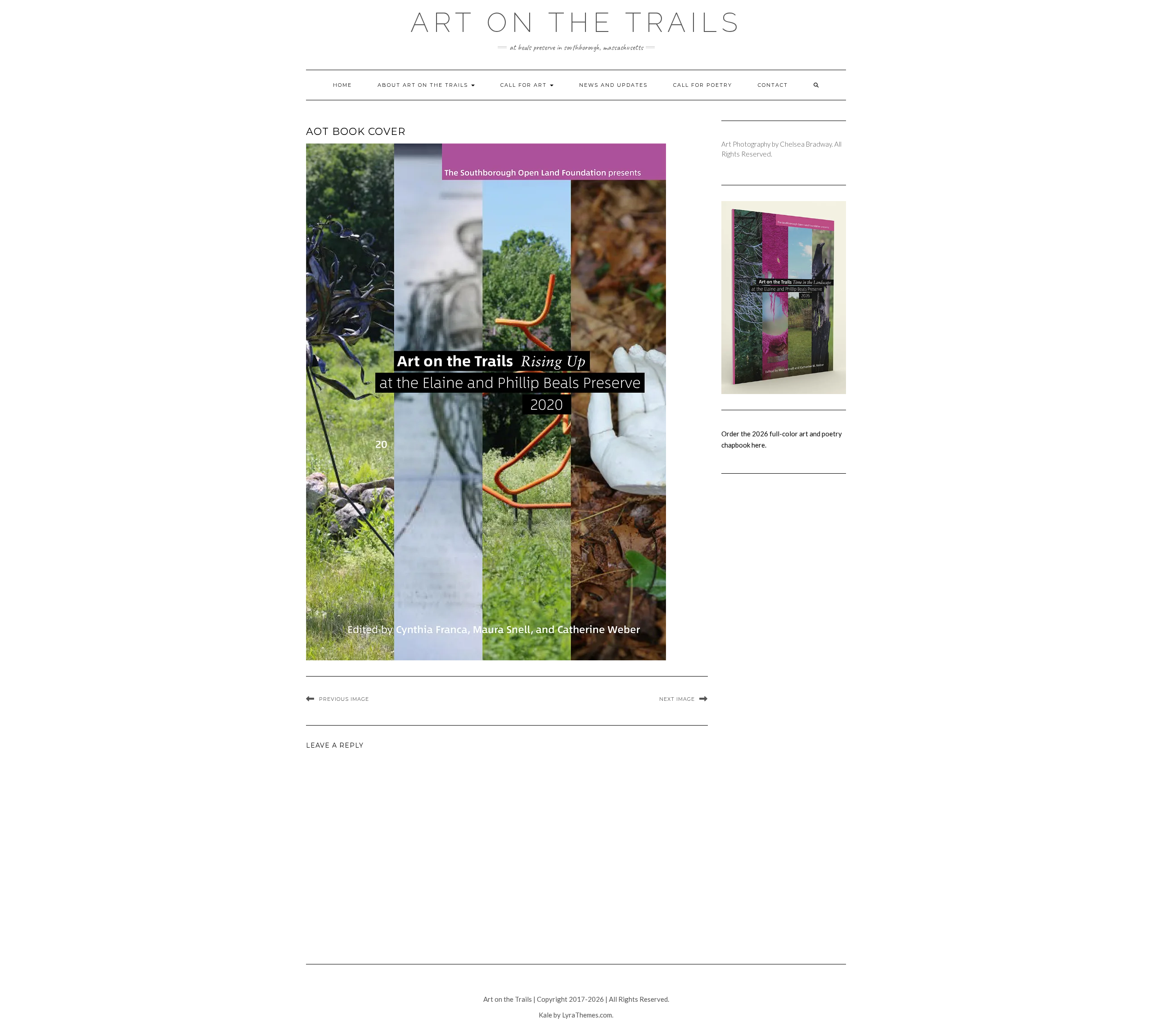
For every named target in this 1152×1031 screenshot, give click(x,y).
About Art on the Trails (424, 85)
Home (342, 85)
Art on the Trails (576, 22)
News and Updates (613, 85)
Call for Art (524, 85)
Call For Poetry (702, 85)
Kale (545, 1015)
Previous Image (344, 699)
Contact (773, 85)
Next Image (677, 699)
